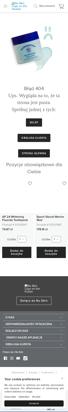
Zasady (33, 372)
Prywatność (18, 372)
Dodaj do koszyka (16, 252)
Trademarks (47, 372)
